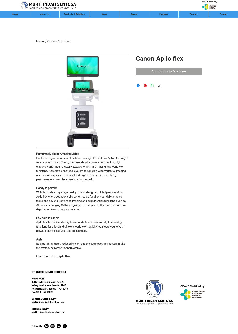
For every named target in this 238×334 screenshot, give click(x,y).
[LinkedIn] (59, 326)
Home (40, 41)
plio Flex (65, 256)
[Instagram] (52, 326)
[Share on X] (159, 85)
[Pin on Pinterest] (145, 85)
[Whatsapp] (46, 326)
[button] (163, 14)
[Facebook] (65, 326)
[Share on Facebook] (138, 85)
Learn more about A (48, 256)
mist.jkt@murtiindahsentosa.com (48, 302)
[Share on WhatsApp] (152, 85)
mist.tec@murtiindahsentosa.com (48, 312)
